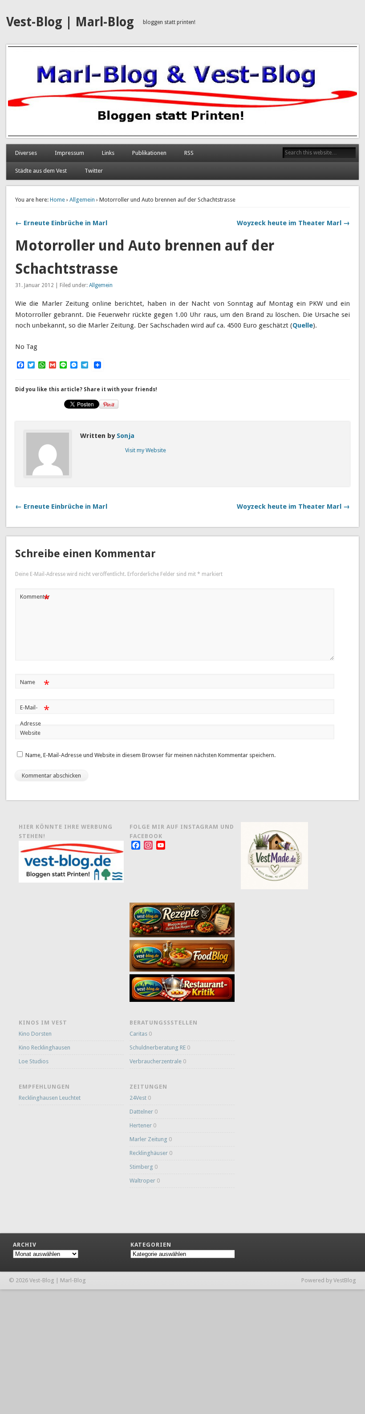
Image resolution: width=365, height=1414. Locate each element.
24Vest (138, 1097)
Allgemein (82, 199)
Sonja (125, 436)
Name (34, 684)
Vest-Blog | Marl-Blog (70, 22)
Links (108, 153)
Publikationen (149, 153)
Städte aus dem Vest (41, 170)
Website (30, 732)
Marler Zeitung (148, 1139)
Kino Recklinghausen (44, 1047)
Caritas (138, 1033)
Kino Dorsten (35, 1033)
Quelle (302, 325)
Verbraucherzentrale (156, 1061)
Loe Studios (34, 1061)
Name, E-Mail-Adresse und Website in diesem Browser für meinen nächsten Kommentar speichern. (150, 755)
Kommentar (35, 599)
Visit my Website (145, 450)
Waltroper (142, 1180)
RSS (189, 153)
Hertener (141, 1125)
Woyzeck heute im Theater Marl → (293, 223)
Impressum (69, 153)
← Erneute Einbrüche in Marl (61, 223)
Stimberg (141, 1166)
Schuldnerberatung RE (158, 1047)
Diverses (26, 153)
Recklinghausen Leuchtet (50, 1097)
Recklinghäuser (149, 1153)
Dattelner (141, 1111)
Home (57, 199)
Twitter (94, 170)
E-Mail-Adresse (34, 715)
